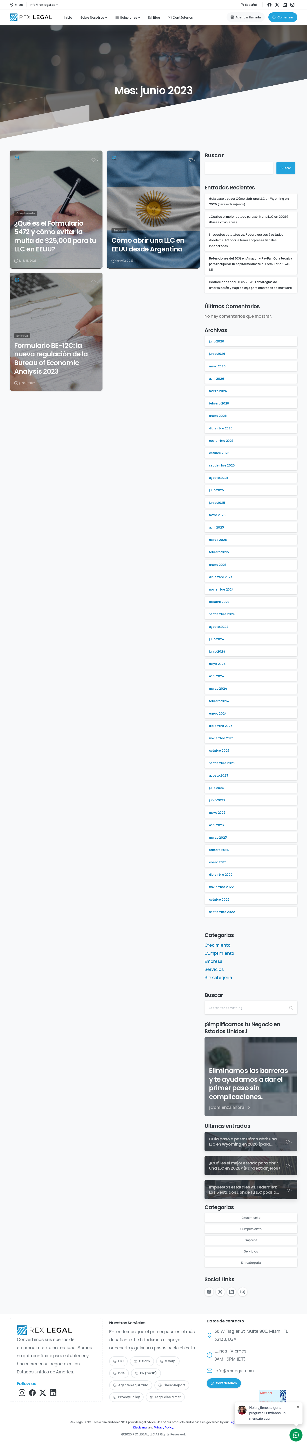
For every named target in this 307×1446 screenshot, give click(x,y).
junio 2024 (217, 651)
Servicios (214, 969)
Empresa (213, 961)
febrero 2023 (219, 850)
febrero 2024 (219, 701)
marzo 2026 (218, 391)
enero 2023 (218, 862)
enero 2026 (218, 415)
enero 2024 (218, 713)
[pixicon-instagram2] (22, 1392)
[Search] (291, 1007)
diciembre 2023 (220, 726)
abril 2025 (216, 527)
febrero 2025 (219, 552)
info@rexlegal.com (43, 5)
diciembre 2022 (221, 874)
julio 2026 (216, 341)
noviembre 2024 (221, 589)
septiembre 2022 (222, 912)
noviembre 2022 (221, 887)
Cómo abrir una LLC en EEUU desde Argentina (147, 244)
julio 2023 (216, 788)
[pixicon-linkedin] (53, 1392)
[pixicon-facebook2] (32, 1392)
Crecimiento (218, 945)
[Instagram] (292, 5)
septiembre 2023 (222, 763)
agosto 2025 (218, 477)
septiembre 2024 (222, 614)
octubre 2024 (219, 602)
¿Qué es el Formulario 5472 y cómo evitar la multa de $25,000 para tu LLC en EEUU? (55, 236)
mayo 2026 (217, 366)
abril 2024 (216, 676)
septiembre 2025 (222, 465)
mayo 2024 (217, 664)
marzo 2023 (218, 837)
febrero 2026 (219, 403)
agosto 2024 (218, 626)
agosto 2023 (218, 775)
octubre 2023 (219, 750)
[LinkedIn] (285, 5)
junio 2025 (217, 502)
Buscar (214, 155)
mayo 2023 (217, 812)
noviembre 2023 (221, 738)
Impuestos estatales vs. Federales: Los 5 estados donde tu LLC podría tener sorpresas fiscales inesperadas (246, 240)
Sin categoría (218, 977)
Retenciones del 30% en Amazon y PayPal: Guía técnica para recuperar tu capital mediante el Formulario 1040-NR (250, 264)
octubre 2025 (219, 453)
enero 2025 (218, 564)
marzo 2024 (218, 688)
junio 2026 (217, 353)
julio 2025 (216, 490)
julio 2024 (216, 639)
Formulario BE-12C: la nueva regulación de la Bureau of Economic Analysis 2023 (51, 358)
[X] (277, 5)
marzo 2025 (218, 540)
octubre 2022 (219, 899)
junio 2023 (217, 800)
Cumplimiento (219, 953)
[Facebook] (269, 5)
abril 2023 (216, 825)
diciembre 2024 (221, 577)
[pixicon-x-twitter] (43, 1392)
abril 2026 (216, 378)
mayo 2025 (217, 515)
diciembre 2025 (220, 428)
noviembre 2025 (221, 440)
